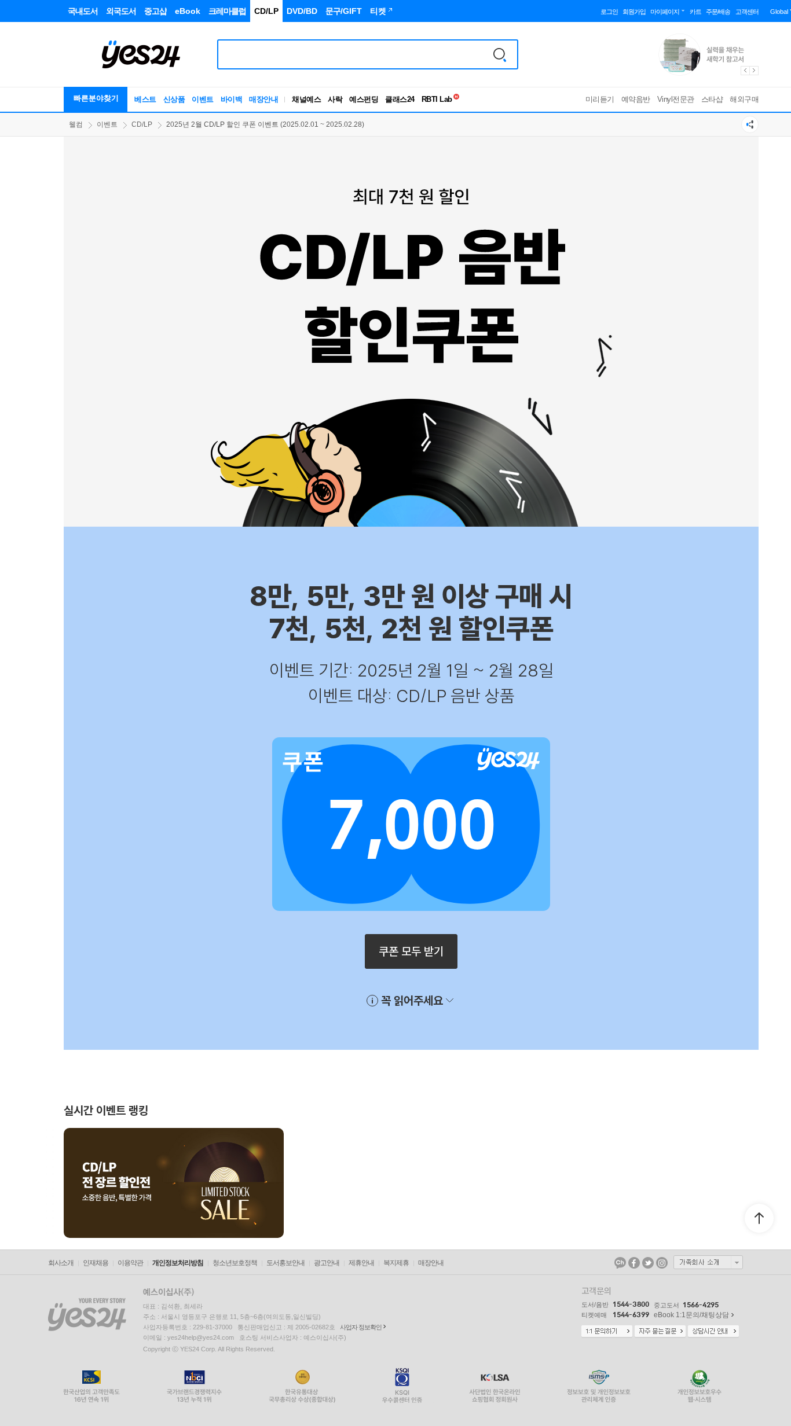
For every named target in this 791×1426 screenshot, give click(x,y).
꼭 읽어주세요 (412, 1000)
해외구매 (744, 99)
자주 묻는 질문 (660, 1331)
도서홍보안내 (285, 1263)
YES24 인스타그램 (662, 1263)
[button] (63, 1183)
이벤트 (203, 99)
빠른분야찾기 (96, 98)
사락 (335, 99)
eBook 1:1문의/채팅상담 (691, 1315)
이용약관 (130, 1263)
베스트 (145, 99)
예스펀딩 (363, 99)
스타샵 (712, 99)
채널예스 (306, 99)
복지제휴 (396, 1263)
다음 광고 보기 (754, 70)
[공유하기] (750, 124)
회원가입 (634, 11)
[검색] (499, 54)
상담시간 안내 (713, 1331)
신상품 (174, 99)
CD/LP (141, 124)
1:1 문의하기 (606, 1331)
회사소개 (61, 1263)
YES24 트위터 (648, 1263)
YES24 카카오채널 (620, 1263)
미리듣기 (599, 99)
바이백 (232, 99)
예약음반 (635, 99)
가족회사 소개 (708, 1262)
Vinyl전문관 (675, 99)
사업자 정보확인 (361, 1327)
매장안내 (263, 99)
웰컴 (76, 124)
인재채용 (95, 1263)
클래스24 (400, 99)
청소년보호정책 (235, 1263)
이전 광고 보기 (744, 70)
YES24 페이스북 (634, 1263)
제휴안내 (361, 1263)
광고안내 (326, 1263)
